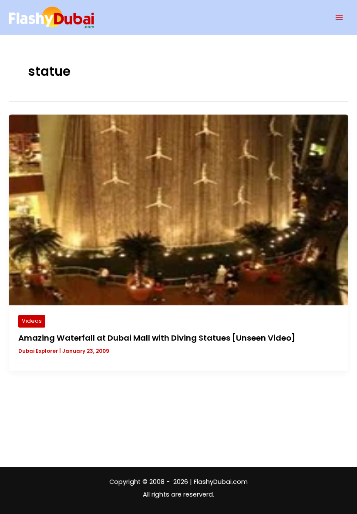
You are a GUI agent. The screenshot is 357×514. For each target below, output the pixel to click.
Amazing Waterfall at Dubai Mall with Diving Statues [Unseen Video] (156, 337)
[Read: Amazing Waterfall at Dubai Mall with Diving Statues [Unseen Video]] (178, 209)
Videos (32, 321)
